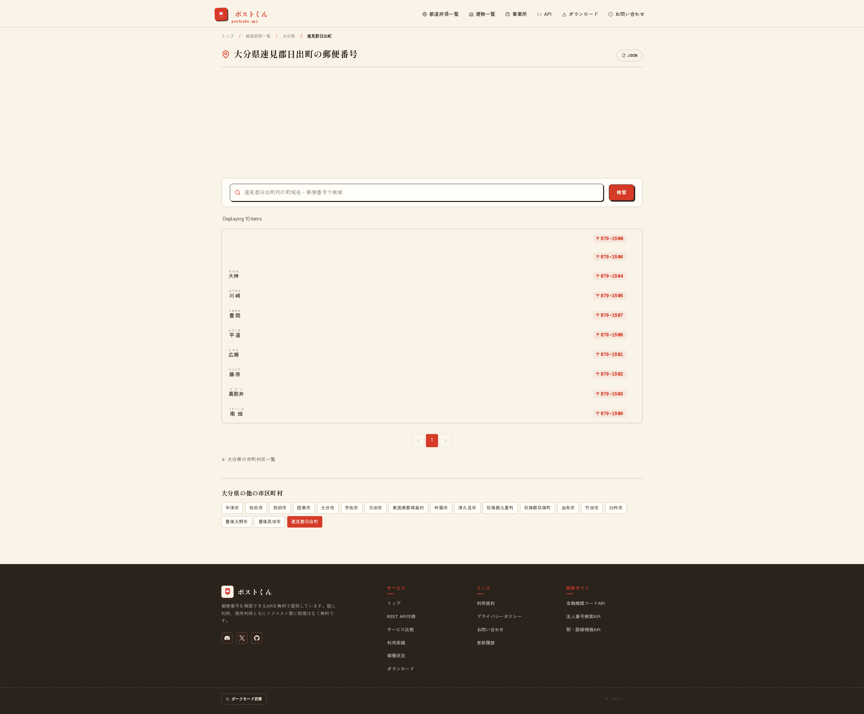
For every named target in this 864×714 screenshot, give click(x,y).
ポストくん (633, 698)
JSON (632, 55)
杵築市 (441, 507)
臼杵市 (616, 507)
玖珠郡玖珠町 (537, 507)
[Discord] (227, 638)
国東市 (303, 507)
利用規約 (486, 603)
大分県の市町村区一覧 (251, 459)
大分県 (289, 36)
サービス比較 (400, 629)
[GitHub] (257, 638)
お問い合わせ (490, 629)
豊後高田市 (270, 521)
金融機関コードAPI (585, 603)
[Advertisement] (432, 122)
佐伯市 (256, 507)
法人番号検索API (583, 616)
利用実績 (396, 642)
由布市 (568, 507)
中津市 (232, 507)
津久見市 (467, 507)
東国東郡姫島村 (408, 507)
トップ (227, 36)
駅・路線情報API (583, 629)
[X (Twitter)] (242, 638)
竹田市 (592, 507)
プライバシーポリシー (499, 616)
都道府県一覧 (258, 36)
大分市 (327, 507)
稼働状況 (396, 655)
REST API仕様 (401, 616)
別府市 (280, 507)
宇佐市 (351, 507)
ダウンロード (400, 668)
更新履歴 (486, 642)
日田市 (375, 507)
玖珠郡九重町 (500, 507)
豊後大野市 (236, 521)
